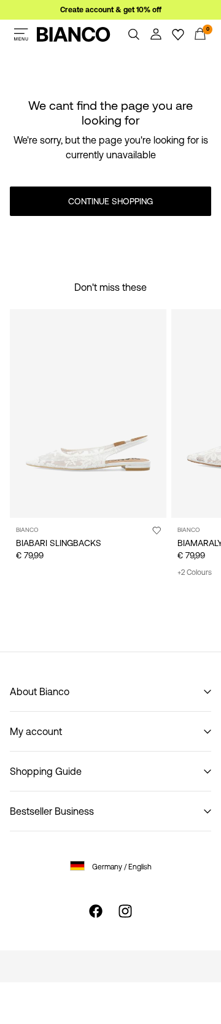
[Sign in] (156, 34)
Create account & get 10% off (110, 10)
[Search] (134, 34)
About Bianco (39, 691)
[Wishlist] (178, 34)
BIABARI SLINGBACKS (58, 543)
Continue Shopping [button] (110, 201)
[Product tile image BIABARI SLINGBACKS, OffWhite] (88, 413)
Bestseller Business (52, 811)
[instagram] (125, 911)
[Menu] (21, 34)
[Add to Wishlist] (156, 530)
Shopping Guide (46, 771)
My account (36, 731)
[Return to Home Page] (73, 34)
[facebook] (96, 911)
